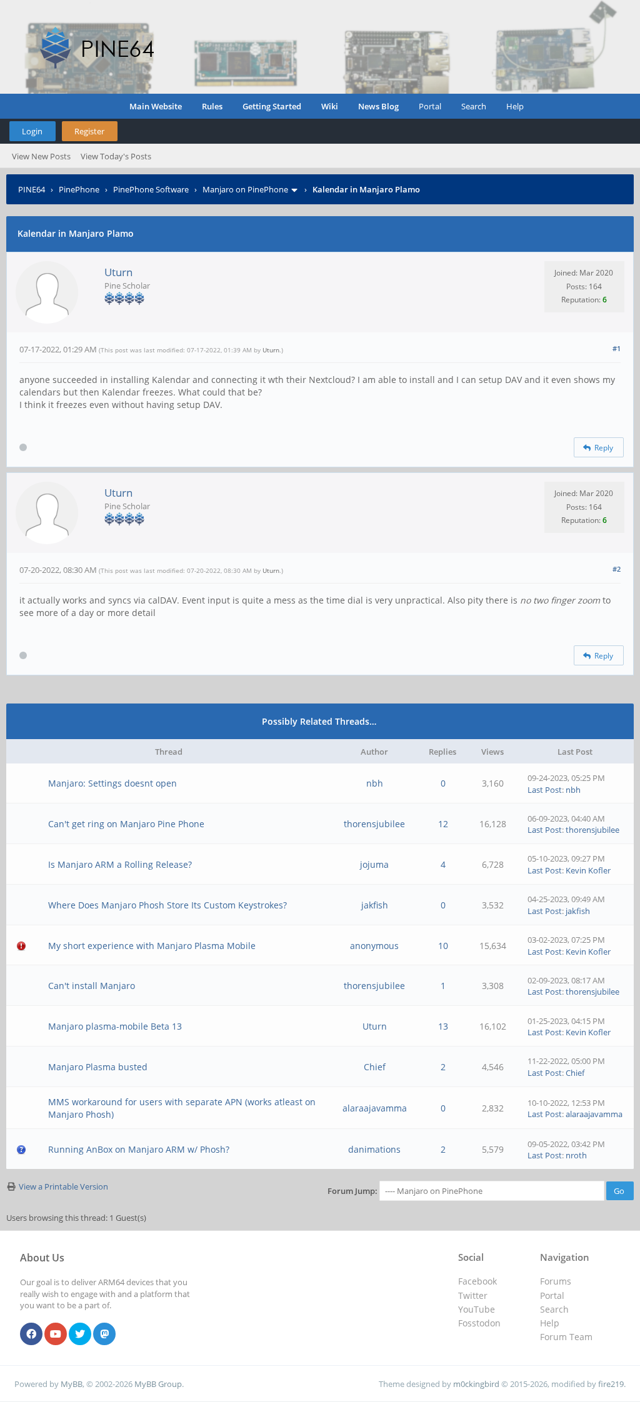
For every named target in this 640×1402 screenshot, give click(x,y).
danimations (374, 1149)
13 (443, 1026)
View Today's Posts (116, 156)
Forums (555, 1281)
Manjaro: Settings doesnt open (112, 783)
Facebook (477, 1281)
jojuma (374, 864)
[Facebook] (31, 1334)
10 (443, 946)
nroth (576, 1155)
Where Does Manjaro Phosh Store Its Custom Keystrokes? (167, 905)
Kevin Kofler (588, 870)
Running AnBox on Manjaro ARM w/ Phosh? (138, 1149)
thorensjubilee (374, 824)
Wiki (329, 106)
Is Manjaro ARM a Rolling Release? (120, 864)
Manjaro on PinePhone (245, 189)
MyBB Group (158, 1384)
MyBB (71, 1384)
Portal (430, 106)
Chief (375, 1067)
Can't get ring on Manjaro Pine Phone (126, 824)
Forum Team (566, 1337)
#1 (616, 348)
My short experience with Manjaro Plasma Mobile (152, 946)
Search (473, 106)
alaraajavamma (374, 1108)
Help (515, 106)
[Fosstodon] (104, 1334)
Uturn (118, 272)
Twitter (473, 1295)
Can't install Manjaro (91, 986)
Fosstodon (479, 1323)
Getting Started (271, 106)
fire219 (611, 1384)
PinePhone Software (151, 189)
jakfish (374, 905)
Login (32, 131)
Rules (212, 106)
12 (443, 824)
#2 (616, 569)
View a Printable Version (63, 1186)
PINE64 (31, 189)
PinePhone (79, 189)
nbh (374, 783)
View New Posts (41, 156)
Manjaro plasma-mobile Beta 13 (115, 1026)
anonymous (374, 946)
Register (89, 131)
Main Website (155, 106)
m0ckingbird (476, 1384)
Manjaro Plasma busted (98, 1067)
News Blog (378, 106)
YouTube (476, 1309)
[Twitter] (80, 1334)
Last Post (545, 789)
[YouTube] (55, 1334)
